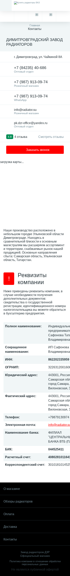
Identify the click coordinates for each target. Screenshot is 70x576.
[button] (35, 150)
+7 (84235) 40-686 (30, 69)
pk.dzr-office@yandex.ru (30, 124)
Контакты (10, 539)
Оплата (9, 514)
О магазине (12, 488)
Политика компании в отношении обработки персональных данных (35, 563)
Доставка (10, 526)
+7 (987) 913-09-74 (31, 83)
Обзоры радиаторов (18, 501)
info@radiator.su (26, 111)
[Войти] (63, 16)
